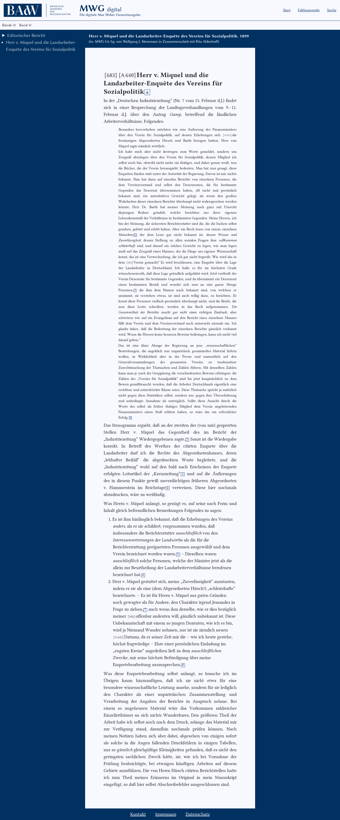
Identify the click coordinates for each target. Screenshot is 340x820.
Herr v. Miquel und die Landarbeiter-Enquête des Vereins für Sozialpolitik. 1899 (169, 36)
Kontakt (138, 814)
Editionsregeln (309, 10)
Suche (331, 10)
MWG (100, 8)
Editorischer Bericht (26, 35)
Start (287, 10)
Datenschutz (197, 814)
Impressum (165, 814)
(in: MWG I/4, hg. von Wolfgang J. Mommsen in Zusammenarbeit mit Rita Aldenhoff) (154, 41)
